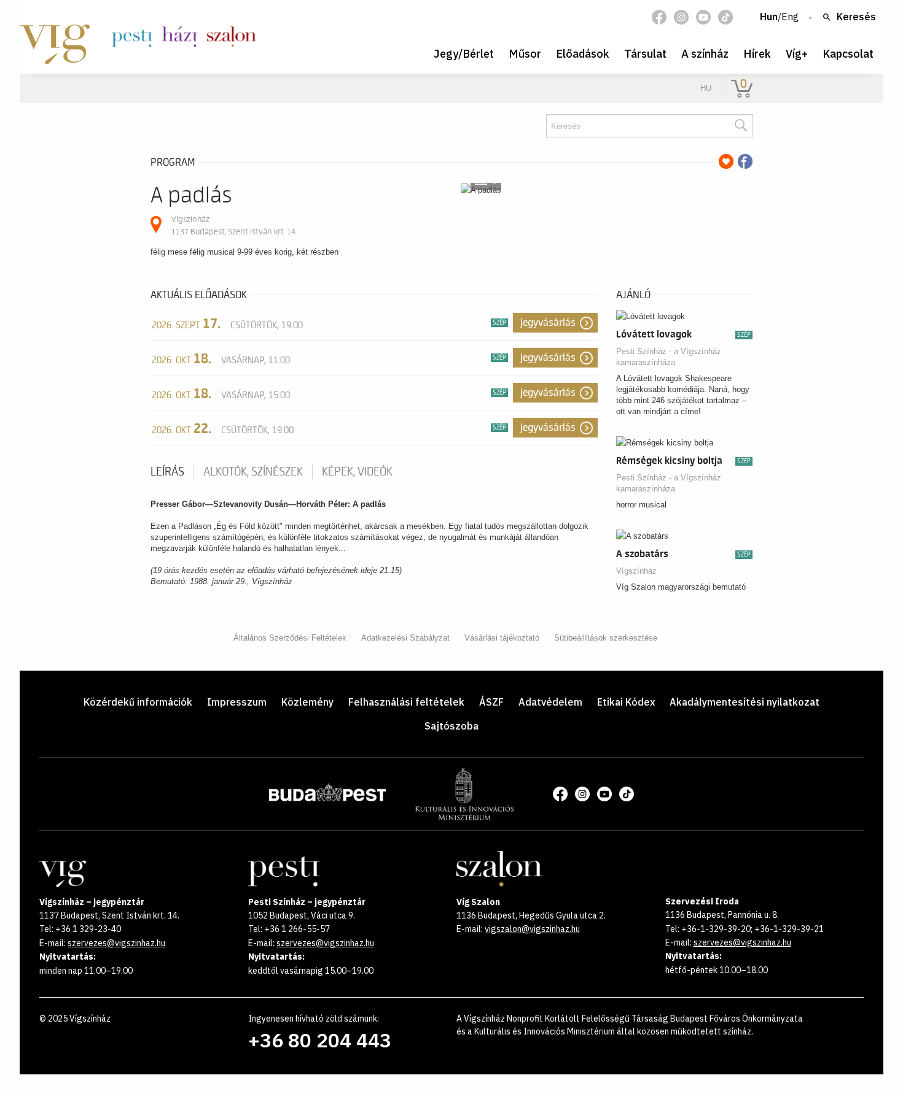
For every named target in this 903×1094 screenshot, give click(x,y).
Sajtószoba (451, 726)
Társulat (645, 54)
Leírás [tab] (167, 472)
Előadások (582, 54)
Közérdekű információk (138, 702)
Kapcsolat (848, 54)
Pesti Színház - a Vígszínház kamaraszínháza (668, 357)
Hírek (757, 54)
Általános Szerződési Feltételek (289, 637)
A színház (705, 54)
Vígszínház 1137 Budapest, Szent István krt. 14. (234, 225)
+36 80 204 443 (319, 1040)
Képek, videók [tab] (357, 472)
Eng (790, 17)
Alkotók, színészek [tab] (253, 472)
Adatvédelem (550, 702)
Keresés (856, 17)
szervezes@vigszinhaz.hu (116, 943)
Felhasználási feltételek (406, 702)
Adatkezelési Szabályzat (405, 637)
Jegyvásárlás (548, 322)
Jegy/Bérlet (464, 54)
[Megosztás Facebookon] (745, 161)
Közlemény (307, 702)
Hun (769, 17)
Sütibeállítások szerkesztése (605, 637)
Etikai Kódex (626, 702)
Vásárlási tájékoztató (501, 637)
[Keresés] (740, 125)
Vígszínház (636, 571)
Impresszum (237, 702)
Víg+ (797, 54)
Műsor (525, 54)
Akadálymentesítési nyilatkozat (744, 702)
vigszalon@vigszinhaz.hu (532, 928)
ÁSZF (491, 702)
